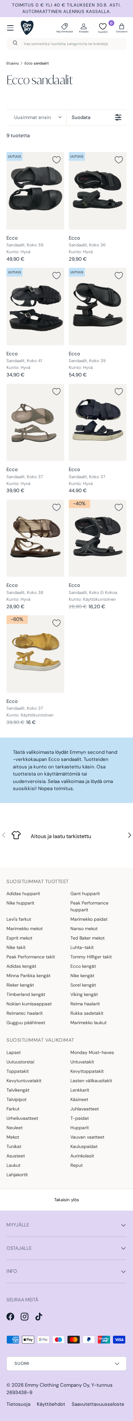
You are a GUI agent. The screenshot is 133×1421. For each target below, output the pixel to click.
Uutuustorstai (20, 1062)
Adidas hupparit (23, 893)
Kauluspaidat (83, 1146)
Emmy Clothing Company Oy (57, 1385)
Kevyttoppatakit (87, 1071)
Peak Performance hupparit (89, 906)
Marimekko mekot (24, 928)
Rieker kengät (20, 985)
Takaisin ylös (66, 1199)
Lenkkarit (79, 1090)
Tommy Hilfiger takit (91, 957)
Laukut (13, 1165)
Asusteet (15, 1156)
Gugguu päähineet (25, 1022)
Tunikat (13, 1146)
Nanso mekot (83, 928)
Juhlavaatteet (84, 1109)
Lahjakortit (17, 1175)
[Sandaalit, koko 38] (35, 538)
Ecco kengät (83, 966)
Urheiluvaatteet (22, 1118)
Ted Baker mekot (87, 938)
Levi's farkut (18, 919)
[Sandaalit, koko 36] (98, 191)
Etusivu (12, 63)
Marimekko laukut (88, 1022)
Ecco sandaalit (37, 63)
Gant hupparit (85, 893)
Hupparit (79, 1128)
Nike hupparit (20, 903)
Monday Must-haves (92, 1052)
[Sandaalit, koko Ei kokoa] (98, 538)
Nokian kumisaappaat (29, 1004)
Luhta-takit (82, 947)
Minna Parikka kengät (28, 975)
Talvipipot (16, 1099)
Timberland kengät (25, 994)
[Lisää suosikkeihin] (56, 160)
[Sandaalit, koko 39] (35, 191)
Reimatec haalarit (24, 1013)
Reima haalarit (85, 1004)
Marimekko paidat (88, 919)
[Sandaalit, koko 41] (35, 306)
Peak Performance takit (30, 957)
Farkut (12, 1109)
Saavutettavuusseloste (98, 1404)
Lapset (13, 1052)
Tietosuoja (18, 1404)
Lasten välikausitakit (91, 1081)
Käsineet (79, 1099)
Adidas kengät (21, 966)
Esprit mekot (19, 938)
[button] (122, 28)
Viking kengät (84, 994)
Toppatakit (17, 1071)
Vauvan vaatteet (87, 1137)
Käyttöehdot (51, 1404)
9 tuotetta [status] (18, 135)
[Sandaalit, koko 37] (35, 422)
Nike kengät (82, 975)
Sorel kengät (83, 985)
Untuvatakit (82, 1062)
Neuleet (14, 1128)
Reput (76, 1165)
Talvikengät (17, 1090)
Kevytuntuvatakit (23, 1081)
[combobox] (66, 44)
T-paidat (79, 1118)
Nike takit (16, 947)
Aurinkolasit (82, 1156)
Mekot (12, 1137)
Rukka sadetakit (86, 1013)
